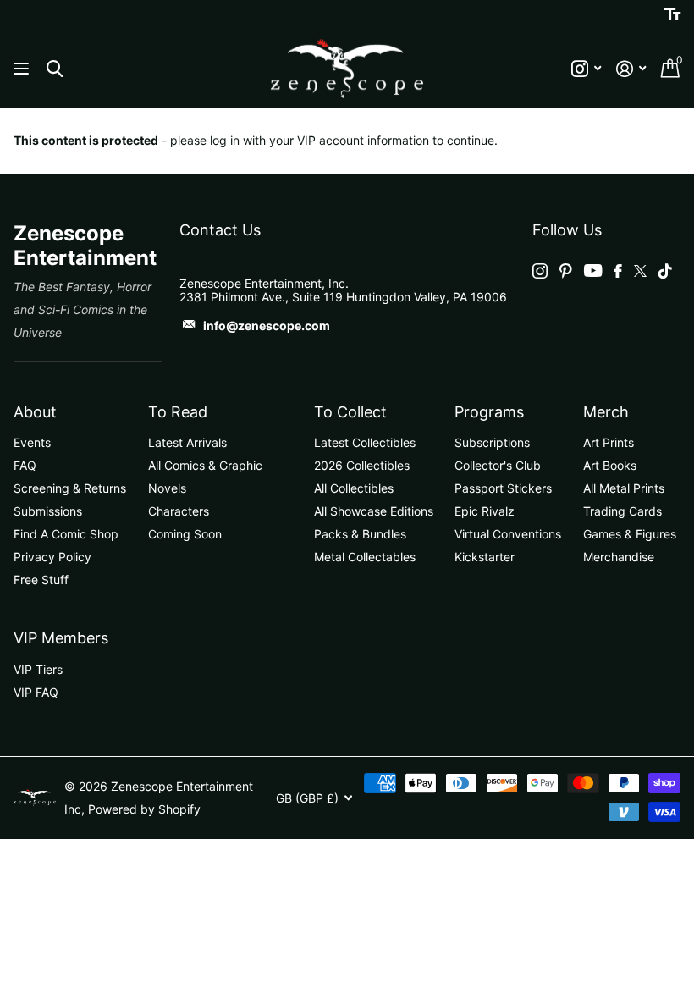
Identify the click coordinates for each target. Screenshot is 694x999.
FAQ (25, 465)
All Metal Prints (623, 488)
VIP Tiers (38, 669)
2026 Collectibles (362, 465)
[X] (640, 271)
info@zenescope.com (266, 325)
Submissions (48, 511)
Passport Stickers (503, 488)
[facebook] (618, 271)
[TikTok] (665, 271)
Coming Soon (185, 534)
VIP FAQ (36, 692)
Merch (606, 412)
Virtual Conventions (507, 534)
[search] (55, 69)
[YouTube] (593, 270)
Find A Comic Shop (66, 534)
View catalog (23, 69)
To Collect (350, 412)
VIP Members (61, 638)
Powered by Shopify (144, 809)
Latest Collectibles (365, 442)
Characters (178, 511)
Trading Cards (622, 511)
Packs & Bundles (360, 534)
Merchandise (618, 556)
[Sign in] (631, 69)
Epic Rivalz (484, 511)
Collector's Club (497, 465)
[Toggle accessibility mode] (672, 14)
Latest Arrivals (187, 442)
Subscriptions (492, 442)
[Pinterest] (565, 271)
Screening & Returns (70, 488)
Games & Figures (629, 534)
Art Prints (608, 442)
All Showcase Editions (373, 511)
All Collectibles (354, 488)
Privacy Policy (52, 556)
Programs (489, 412)
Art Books (609, 465)
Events (32, 442)
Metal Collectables (365, 556)
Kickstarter (484, 556)
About (35, 412)
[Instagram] (540, 271)
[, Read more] (586, 69)
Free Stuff (41, 579)
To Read (177, 412)
